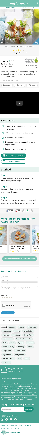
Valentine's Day (8, 347)
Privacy (27, 425)
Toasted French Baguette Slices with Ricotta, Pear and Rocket (26, 248)
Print (20, 85)
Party (5, 343)
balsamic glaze (8, 358)
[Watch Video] (35, 43)
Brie (19, 358)
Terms (20, 425)
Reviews (8, 85)
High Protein (7, 355)
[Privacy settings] (4, 432)
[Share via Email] (31, 211)
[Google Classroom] (27, 211)
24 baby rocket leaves (14, 137)
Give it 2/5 (4, 297)
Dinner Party (28, 335)
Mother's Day (7, 339)
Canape (12, 327)
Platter (21, 327)
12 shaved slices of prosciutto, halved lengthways (20, 143)
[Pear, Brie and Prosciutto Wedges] (19, 44)
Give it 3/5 (7, 297)
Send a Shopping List (14, 156)
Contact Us (12, 425)
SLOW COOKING (9, 8)
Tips (21, 428)
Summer (30, 343)
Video (3, 428)
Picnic (12, 343)
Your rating (5, 295)
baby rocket (19, 355)
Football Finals (20, 351)
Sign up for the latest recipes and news (18, 404)
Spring (20, 343)
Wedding (21, 347)
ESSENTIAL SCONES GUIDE (26, 8)
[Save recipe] (12, 227)
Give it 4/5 (9, 297)
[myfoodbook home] (20, 5)
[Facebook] (10, 211)
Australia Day (28, 331)
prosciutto (6, 362)
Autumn (6, 335)
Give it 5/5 (11, 297)
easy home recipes (12, 399)
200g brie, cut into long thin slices (19, 133)
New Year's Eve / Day (24, 339)
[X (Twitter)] (24, 211)
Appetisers (7, 331)
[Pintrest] (18, 211)
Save (33, 85)
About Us (3, 425)
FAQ (33, 425)
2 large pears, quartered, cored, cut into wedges (20, 127)
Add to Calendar (13, 162)
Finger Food (32, 327)
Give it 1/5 (2, 297)
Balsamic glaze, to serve (15, 149)
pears (27, 358)
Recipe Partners (12, 428)
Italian (11, 64)
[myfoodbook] (12, 373)
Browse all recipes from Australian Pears (19, 259)
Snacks (17, 331)
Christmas (16, 335)
